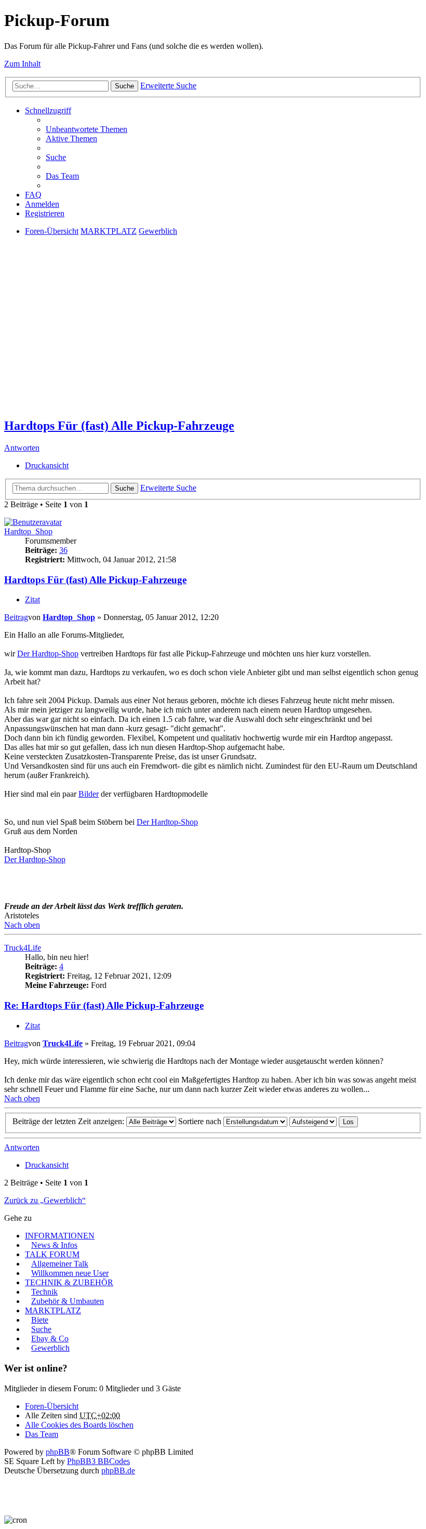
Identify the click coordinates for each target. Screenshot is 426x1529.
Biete (39, 1319)
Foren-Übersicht (51, 1406)
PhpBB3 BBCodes (98, 1461)
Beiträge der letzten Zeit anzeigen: (69, 1121)
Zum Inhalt (22, 63)
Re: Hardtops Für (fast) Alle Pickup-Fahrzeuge (104, 1005)
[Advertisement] (213, 335)
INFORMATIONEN (60, 1235)
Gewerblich (50, 1347)
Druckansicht (47, 465)
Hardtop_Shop (28, 531)
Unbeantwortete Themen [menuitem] (86, 129)
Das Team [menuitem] (62, 176)
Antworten (21, 447)
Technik (44, 1291)
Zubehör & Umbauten (67, 1301)
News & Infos (54, 1245)
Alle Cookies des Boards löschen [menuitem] (79, 1424)
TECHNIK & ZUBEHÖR (69, 1282)
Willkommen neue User (70, 1273)
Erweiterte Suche (168, 85)
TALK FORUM (52, 1254)
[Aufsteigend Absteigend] (313, 1121)
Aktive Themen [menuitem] (71, 138)
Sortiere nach (200, 1121)
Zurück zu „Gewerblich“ (45, 1200)
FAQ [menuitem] (33, 194)
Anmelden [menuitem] (42, 204)
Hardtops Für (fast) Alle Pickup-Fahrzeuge (119, 425)
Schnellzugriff (48, 110)
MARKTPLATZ (53, 1310)
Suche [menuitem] (56, 157)
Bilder (88, 793)
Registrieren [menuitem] (44, 213)
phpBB (58, 1451)
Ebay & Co (50, 1338)
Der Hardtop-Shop (47, 653)
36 (63, 550)
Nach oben (22, 924)
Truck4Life (22, 947)
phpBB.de (118, 1470)
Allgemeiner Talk (59, 1263)
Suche (124, 86)
